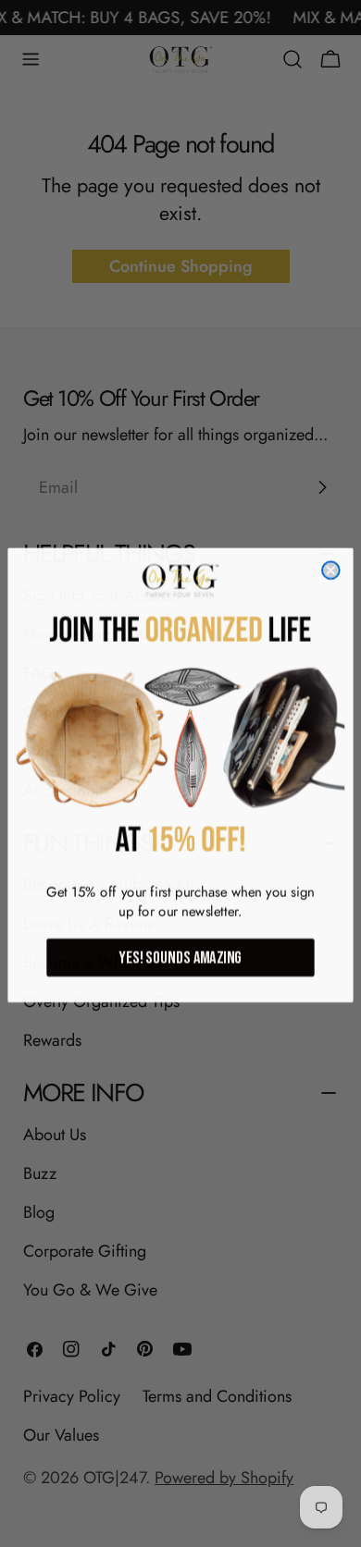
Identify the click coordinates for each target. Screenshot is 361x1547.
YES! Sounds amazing (180, 956)
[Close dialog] (331, 569)
